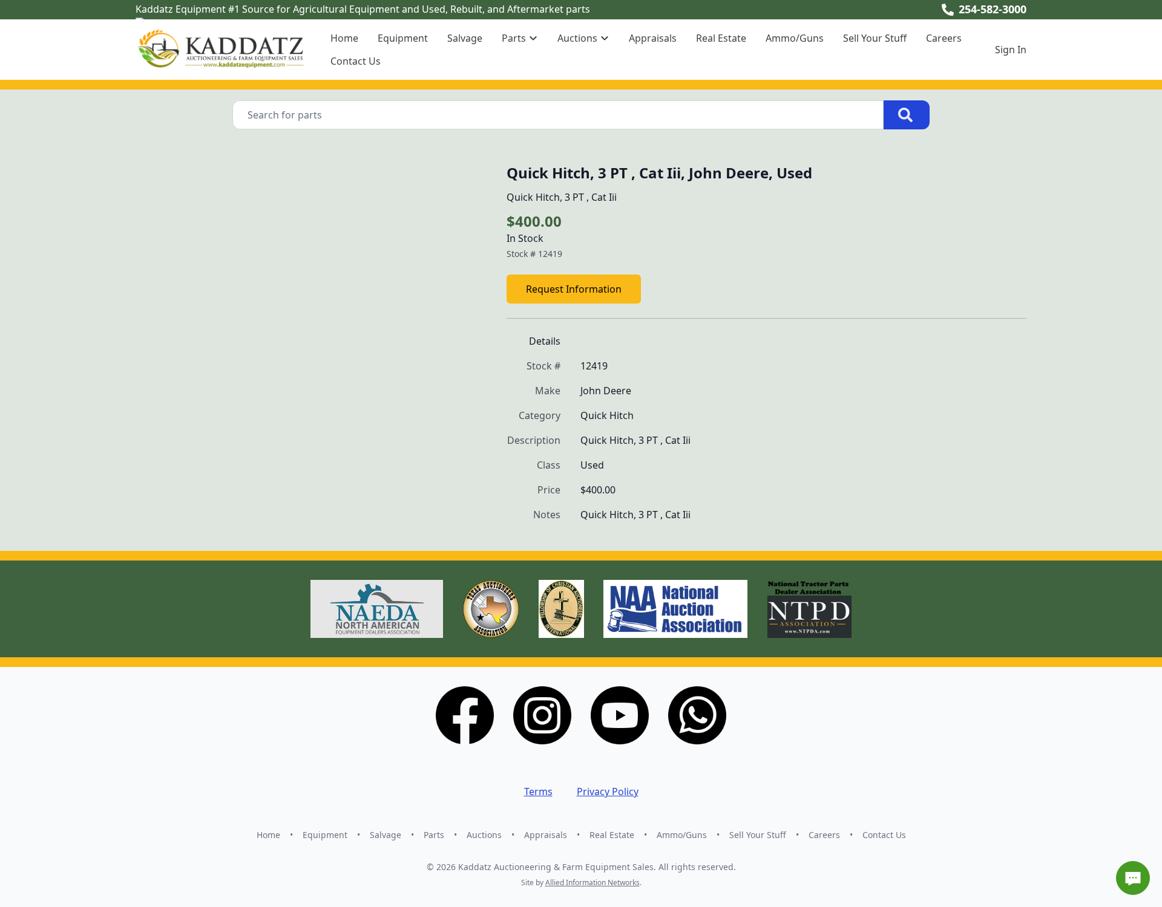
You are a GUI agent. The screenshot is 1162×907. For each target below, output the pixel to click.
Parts (434, 834)
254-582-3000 (992, 9)
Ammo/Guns (795, 38)
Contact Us (355, 61)
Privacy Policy (607, 791)
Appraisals (653, 38)
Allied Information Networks (592, 882)
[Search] (907, 114)
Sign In (1010, 49)
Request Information (574, 289)
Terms (538, 791)
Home (344, 38)
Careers (944, 38)
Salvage (464, 38)
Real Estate (721, 38)
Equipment (403, 38)
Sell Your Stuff (875, 38)
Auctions (484, 834)
